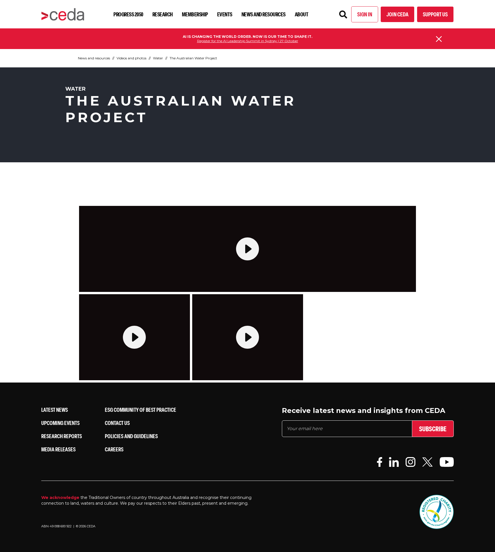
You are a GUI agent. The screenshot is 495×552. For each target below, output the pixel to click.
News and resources (263, 14)
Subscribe (433, 429)
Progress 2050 (128, 14)
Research (162, 14)
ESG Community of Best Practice (140, 409)
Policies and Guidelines (131, 436)
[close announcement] (439, 39)
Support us (435, 14)
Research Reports (61, 436)
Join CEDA (397, 14)
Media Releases (58, 449)
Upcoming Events (60, 423)
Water (158, 58)
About (302, 14)
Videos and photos (131, 58)
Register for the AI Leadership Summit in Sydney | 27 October (247, 41)
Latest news (54, 409)
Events (224, 14)
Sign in (364, 14)
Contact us (117, 423)
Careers (114, 449)
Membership (195, 14)
